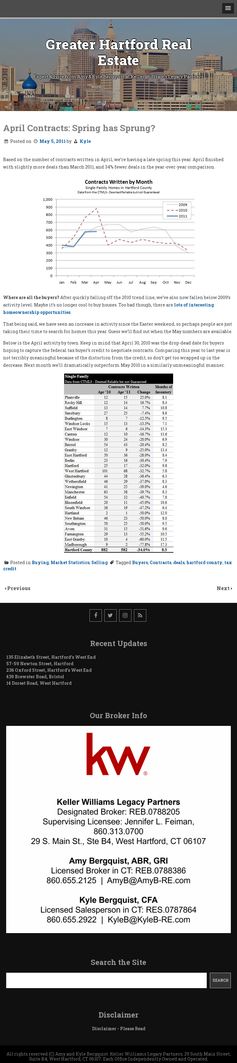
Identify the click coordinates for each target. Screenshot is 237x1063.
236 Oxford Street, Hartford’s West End (49, 670)
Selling (99, 562)
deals (179, 562)
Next (224, 588)
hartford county (204, 562)
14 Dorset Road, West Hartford (39, 683)
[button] (228, 8)
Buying (40, 562)
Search (220, 980)
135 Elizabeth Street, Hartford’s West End (51, 657)
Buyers (140, 562)
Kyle (85, 141)
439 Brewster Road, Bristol (35, 676)
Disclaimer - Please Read (118, 1028)
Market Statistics (70, 562)
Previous (19, 588)
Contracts (160, 562)
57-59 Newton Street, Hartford (39, 664)
